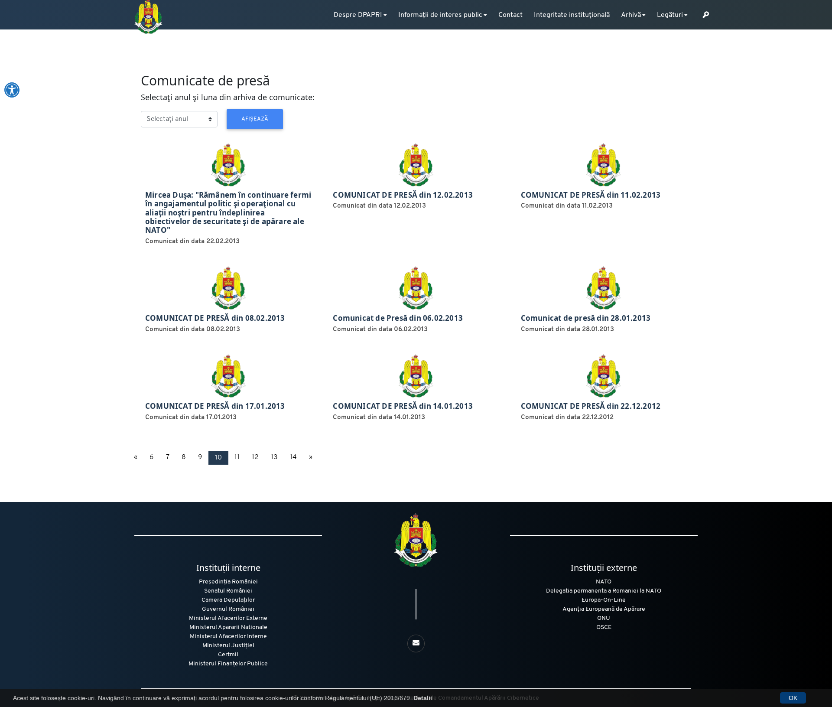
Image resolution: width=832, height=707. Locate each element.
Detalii (422, 697)
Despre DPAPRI (358, 15)
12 (255, 457)
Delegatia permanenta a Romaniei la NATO (603, 591)
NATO (603, 582)
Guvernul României (228, 609)
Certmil (228, 655)
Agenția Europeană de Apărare (603, 609)
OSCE (603, 627)
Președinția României (228, 582)
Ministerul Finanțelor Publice (228, 664)
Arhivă (631, 15)
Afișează (254, 119)
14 (293, 457)
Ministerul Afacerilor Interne (228, 636)
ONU (603, 618)
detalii (150, 143)
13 (274, 457)
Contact (510, 15)
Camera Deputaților (228, 600)
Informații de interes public (440, 15)
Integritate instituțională (572, 15)
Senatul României (228, 591)
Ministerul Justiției (228, 645)
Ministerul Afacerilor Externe (228, 618)
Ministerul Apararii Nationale (228, 627)
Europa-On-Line (604, 600)
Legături (670, 15)
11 (237, 457)
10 (218, 457)
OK (793, 697)
